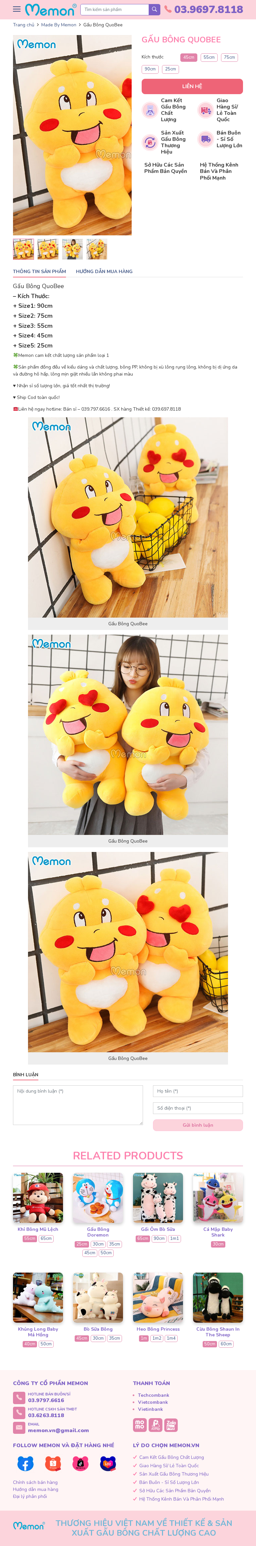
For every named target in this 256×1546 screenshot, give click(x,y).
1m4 (171, 1338)
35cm (114, 1244)
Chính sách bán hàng (35, 1482)
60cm (226, 1344)
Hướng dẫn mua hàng (104, 271)
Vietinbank (150, 1409)
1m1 (174, 1239)
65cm (46, 1239)
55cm (209, 57)
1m (144, 1338)
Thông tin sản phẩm (39, 271)
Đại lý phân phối (30, 1496)
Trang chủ (23, 25)
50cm (106, 1253)
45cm (188, 57)
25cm (170, 69)
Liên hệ (192, 86)
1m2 (156, 1338)
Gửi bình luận (198, 1125)
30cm (98, 1244)
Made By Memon (58, 25)
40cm (29, 1344)
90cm (150, 69)
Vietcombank (153, 1402)
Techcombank (153, 1395)
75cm (229, 57)
